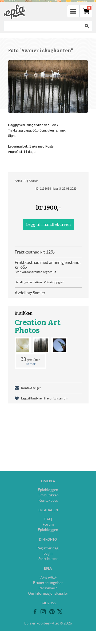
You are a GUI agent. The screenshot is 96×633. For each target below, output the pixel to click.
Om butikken (48, 495)
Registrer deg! (48, 548)
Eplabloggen (48, 490)
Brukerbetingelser (48, 583)
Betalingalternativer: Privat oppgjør (39, 282)
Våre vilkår (48, 577)
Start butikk (48, 559)
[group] (48, 86)
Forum (48, 524)
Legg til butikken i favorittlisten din (44, 398)
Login (48, 553)
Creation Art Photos (38, 326)
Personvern (48, 588)
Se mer (30, 364)
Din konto (48, 539)
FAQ (48, 519)
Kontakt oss (48, 500)
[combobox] (42, 26)
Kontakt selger (31, 388)
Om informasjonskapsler (48, 593)
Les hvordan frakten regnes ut (35, 271)
